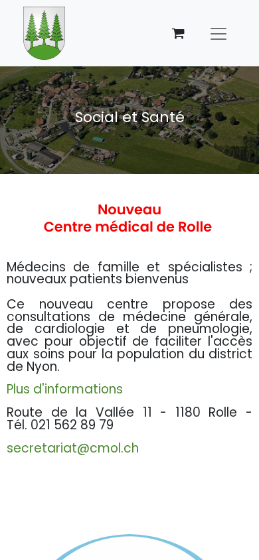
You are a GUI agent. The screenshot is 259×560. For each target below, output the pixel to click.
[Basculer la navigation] (218, 33)
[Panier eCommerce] (178, 33)
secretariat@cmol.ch (73, 448)
